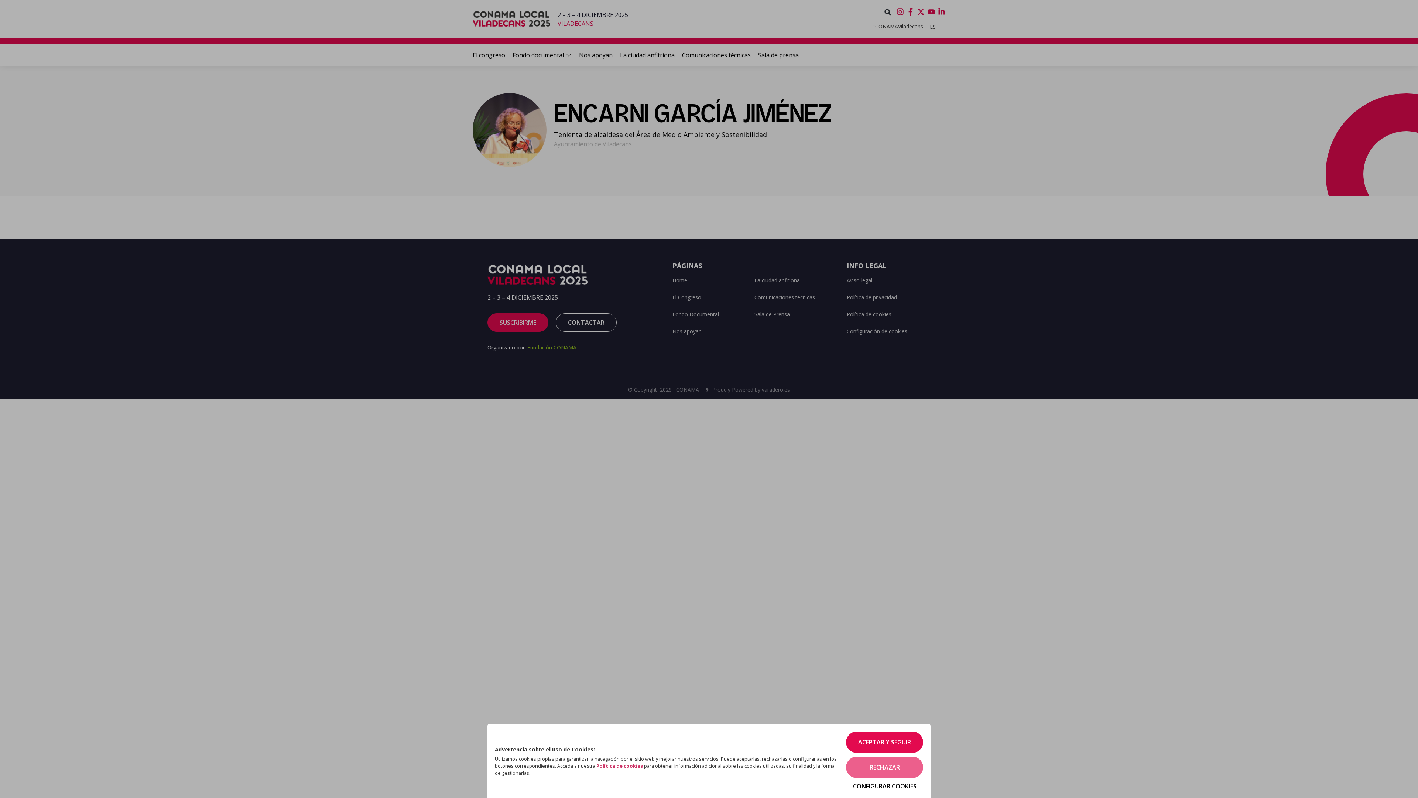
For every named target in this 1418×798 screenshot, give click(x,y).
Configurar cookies (885, 786)
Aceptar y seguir (884, 742)
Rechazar (885, 767)
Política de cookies (619, 766)
